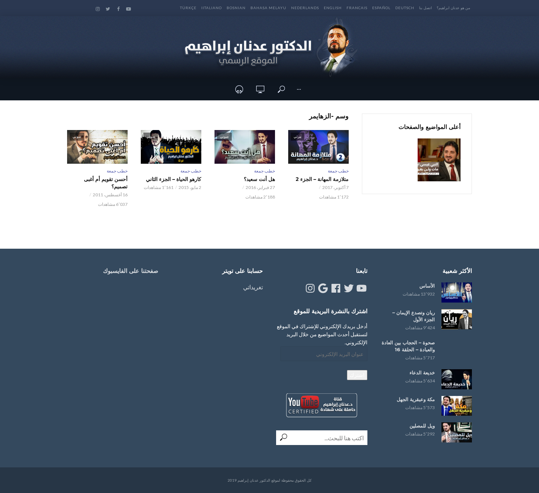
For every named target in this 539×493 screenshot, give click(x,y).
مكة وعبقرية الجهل (416, 399)
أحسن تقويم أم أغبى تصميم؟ (106, 183)
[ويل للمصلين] (456, 432)
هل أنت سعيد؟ (259, 179)
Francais (356, 7)
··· (299, 89)
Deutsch (404, 7)
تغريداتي (253, 286)
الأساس (427, 286)
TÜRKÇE (188, 7)
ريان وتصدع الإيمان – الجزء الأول (413, 315)
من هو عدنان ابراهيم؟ (453, 7)
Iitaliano (211, 7)
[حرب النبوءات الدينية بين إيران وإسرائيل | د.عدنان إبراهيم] (439, 159)
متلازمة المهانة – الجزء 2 (322, 179)
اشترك (357, 375)
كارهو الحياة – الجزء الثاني (173, 179)
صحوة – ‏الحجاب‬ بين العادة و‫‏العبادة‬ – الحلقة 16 (408, 346)
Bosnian (236, 7)
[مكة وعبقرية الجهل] (456, 406)
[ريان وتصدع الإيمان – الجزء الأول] (456, 319)
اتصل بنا (425, 7)
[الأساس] (456, 292)
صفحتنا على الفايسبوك (130, 270)
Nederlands (305, 7)
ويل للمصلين (422, 426)
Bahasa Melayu (268, 7)
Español (381, 7)
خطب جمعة (338, 171)
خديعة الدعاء (422, 372)
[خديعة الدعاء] (456, 379)
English (333, 7)
